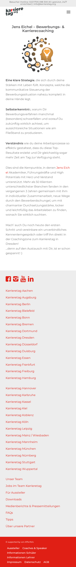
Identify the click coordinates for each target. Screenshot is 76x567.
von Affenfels (27, 542)
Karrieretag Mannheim (22, 442)
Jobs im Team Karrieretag (24, 486)
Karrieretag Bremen (20, 324)
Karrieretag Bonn (18, 317)
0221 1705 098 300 (38, 2)
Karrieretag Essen (18, 358)
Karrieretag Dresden (20, 337)
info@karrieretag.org (45, 4)
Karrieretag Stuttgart (20, 462)
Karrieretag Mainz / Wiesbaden (27, 435)
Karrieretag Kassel (18, 401)
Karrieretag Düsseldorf (21, 344)
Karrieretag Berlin (18, 304)
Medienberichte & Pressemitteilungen (33, 506)
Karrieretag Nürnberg (21, 455)
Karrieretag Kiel (16, 408)
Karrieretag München (21, 448)
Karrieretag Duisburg (20, 351)
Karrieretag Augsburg (21, 297)
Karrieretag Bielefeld (20, 310)
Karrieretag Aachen (19, 290)
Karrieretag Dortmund (21, 331)
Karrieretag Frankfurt (20, 364)
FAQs (9, 512)
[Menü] (68, 12)
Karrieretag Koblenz (20, 415)
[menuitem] (68, 9)
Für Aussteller (15, 492)
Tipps (9, 519)
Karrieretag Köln (17, 422)
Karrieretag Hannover (21, 388)
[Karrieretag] (31, 14)
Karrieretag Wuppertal (21, 469)
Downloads (14, 499)
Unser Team (14, 479)
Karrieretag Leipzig (19, 428)
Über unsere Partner (20, 526)
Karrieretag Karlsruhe (21, 395)
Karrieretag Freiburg (20, 371)
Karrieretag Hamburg (21, 378)
